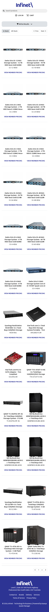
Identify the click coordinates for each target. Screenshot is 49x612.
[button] (38, 570)
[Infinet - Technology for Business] (24, 5)
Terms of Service (19, 598)
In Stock (6, 31)
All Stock (14, 31)
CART (32, 15)
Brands (21, 595)
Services (37, 595)
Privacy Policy (31, 598)
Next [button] (43, 31)
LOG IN (20, 15)
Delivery (29, 595)
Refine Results (23, 24)
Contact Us (13, 595)
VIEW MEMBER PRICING (13, 72)
